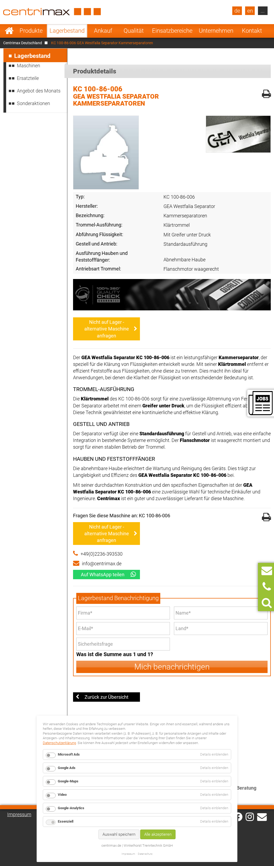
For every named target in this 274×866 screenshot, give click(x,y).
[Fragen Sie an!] (266, 570)
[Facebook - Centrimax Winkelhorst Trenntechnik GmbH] (238, 816)
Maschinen (28, 65)
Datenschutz (145, 853)
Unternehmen (216, 30)
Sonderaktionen (33, 103)
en (250, 11)
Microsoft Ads (69, 754)
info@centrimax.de (101, 563)
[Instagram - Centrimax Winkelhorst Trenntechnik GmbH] (250, 816)
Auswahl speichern (118, 834)
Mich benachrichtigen (172, 666)
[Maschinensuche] (267, 603)
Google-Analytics (71, 808)
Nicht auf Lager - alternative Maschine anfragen (106, 328)
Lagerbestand (67, 30)
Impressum (19, 814)
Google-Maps (68, 781)
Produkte (31, 30)
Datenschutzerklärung (59, 743)
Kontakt (252, 30)
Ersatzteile (28, 78)
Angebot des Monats (38, 91)
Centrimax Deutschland (22, 43)
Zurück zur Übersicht (106, 697)
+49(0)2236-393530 (102, 554)
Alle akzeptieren (158, 834)
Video (62, 795)
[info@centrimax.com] (262, 816)
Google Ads (66, 768)
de (237, 11)
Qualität (134, 30)
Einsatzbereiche (172, 30)
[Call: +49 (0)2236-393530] (266, 587)
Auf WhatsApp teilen (102, 574)
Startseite (9, 31)
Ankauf (103, 30)
